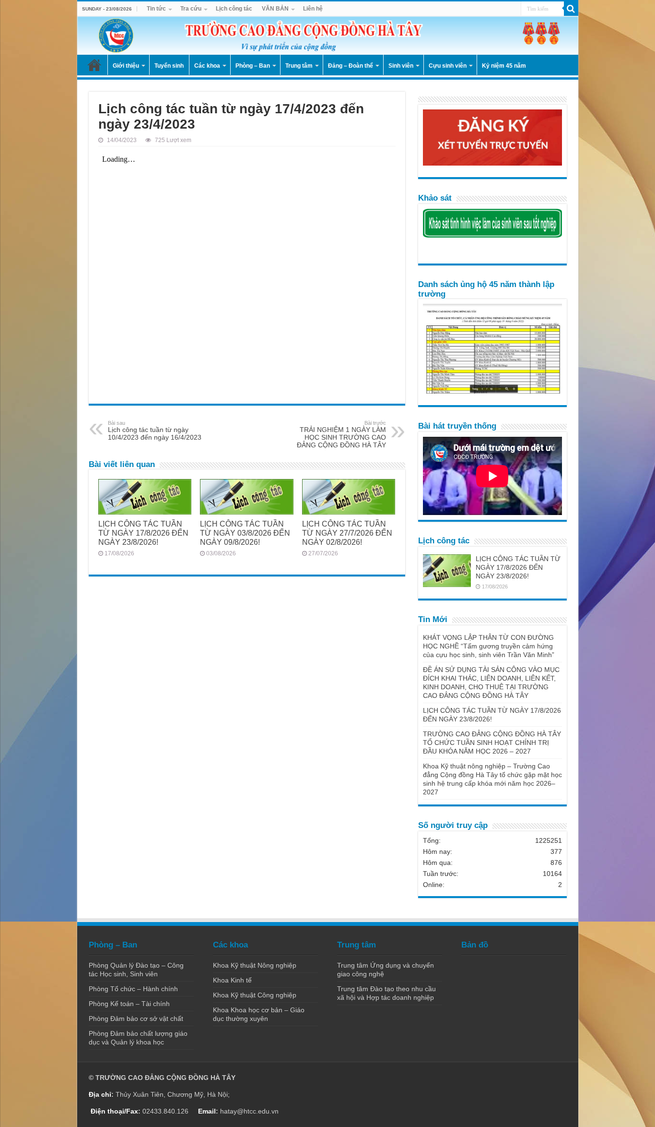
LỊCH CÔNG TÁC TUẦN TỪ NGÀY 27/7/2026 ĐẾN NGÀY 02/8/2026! (347, 532)
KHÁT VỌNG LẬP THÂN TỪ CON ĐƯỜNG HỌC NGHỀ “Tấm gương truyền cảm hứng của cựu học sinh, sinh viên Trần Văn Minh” (488, 646)
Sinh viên (400, 65)
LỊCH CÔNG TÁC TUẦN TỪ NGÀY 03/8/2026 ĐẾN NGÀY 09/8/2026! (245, 532)
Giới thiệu (126, 65)
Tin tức (156, 8)
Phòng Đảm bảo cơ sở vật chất (136, 1018)
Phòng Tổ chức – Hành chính (133, 989)
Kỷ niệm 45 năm (504, 65)
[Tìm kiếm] (571, 8)
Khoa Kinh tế (232, 980)
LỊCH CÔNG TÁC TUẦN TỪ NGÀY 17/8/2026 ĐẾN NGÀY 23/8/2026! (143, 532)
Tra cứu (190, 8)
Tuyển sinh (169, 65)
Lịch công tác (234, 8)
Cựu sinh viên (448, 65)
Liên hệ (313, 8)
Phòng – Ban (252, 65)
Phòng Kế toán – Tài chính (129, 1003)
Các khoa (207, 65)
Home (94, 65)
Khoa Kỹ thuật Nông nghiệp (254, 965)
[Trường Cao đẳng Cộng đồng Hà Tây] (327, 35)
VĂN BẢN (275, 8)
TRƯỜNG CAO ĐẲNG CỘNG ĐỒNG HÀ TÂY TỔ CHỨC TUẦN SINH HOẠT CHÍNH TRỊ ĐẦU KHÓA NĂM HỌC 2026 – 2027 (492, 742)
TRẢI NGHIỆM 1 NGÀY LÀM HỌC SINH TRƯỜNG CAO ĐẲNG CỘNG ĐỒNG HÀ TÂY (341, 434)
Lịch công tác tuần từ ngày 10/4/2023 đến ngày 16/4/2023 (154, 430)
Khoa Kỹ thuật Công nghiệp (254, 995)
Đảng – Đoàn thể (350, 65)
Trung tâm (299, 65)
